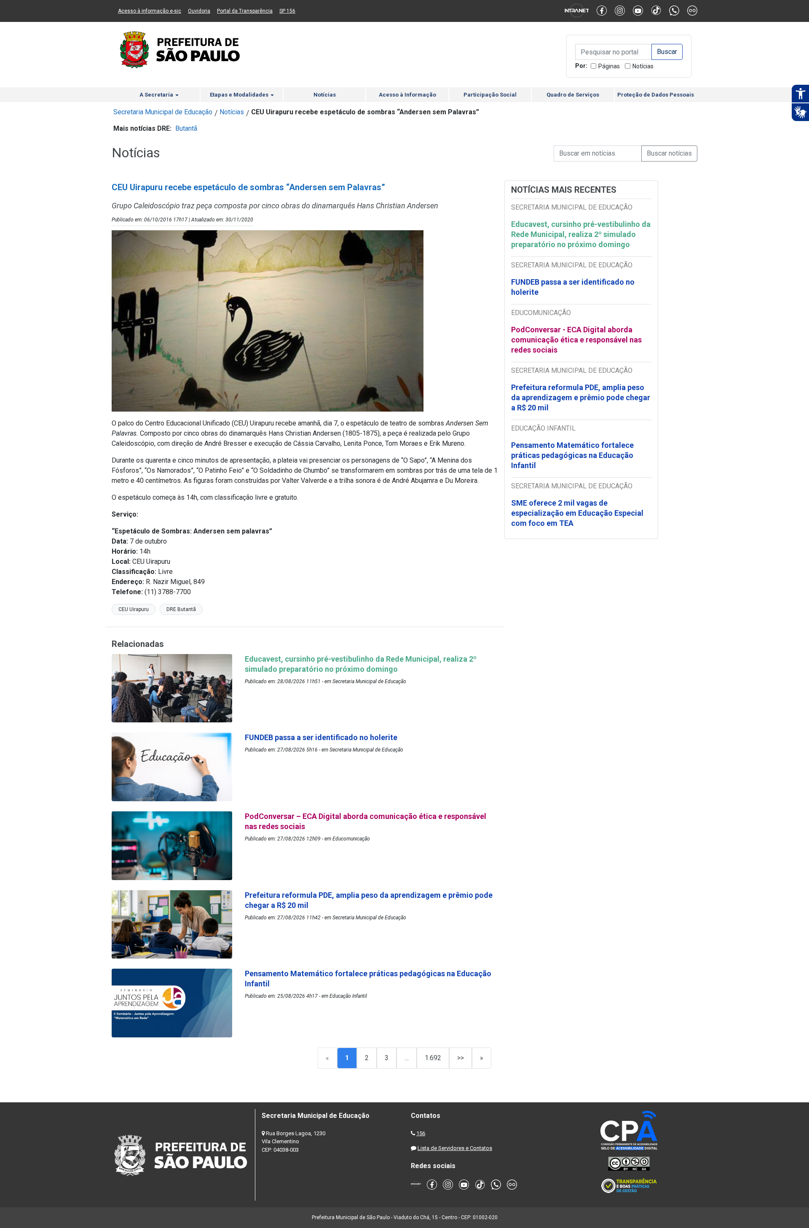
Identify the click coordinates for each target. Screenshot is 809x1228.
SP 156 (287, 11)
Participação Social (490, 95)
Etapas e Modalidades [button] (240, 95)
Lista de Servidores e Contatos (455, 1148)
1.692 (433, 1058)
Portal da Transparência (245, 11)
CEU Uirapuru (133, 609)
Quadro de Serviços (572, 95)
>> (460, 1058)
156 (420, 1133)
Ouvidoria (199, 11)
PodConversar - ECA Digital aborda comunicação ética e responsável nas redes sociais (576, 339)
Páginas (609, 66)
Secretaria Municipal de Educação (162, 112)
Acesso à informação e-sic (149, 11)
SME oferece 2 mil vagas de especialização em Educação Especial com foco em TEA (577, 513)
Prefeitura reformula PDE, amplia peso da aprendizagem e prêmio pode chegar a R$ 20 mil (580, 397)
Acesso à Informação (407, 95)
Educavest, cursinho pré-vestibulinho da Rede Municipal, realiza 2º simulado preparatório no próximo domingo (581, 234)
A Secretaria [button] (156, 95)
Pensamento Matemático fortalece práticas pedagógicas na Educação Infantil (572, 455)
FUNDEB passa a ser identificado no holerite (573, 286)
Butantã (186, 128)
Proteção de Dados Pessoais (655, 95)
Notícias (643, 66)
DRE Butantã (181, 609)
